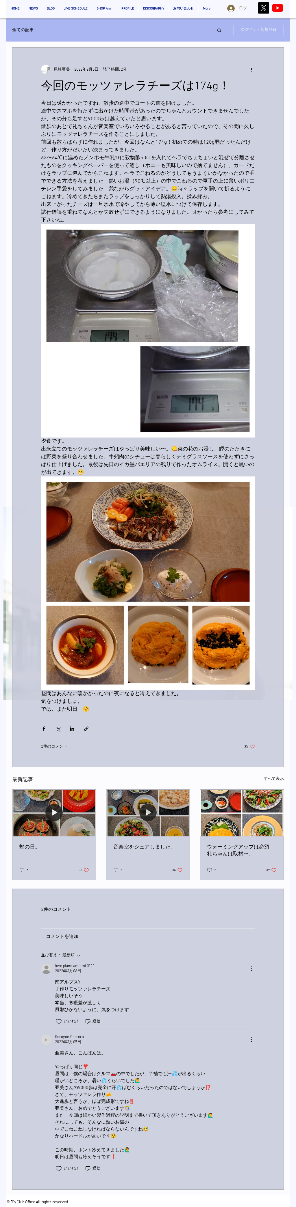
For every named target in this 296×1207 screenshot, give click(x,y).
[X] (263, 8)
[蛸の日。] (54, 813)
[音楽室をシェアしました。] (148, 813)
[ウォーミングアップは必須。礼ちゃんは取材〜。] (242, 813)
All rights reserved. (52, 1202)
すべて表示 (274, 778)
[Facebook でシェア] (44, 728)
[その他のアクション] (251, 69)
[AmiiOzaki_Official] (277, 8)
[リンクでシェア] (86, 728)
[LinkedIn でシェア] (72, 728)
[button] (219, 30)
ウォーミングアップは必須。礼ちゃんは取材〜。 (241, 850)
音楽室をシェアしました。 (144, 847)
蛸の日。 (29, 847)
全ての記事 (23, 30)
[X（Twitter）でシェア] (58, 728)
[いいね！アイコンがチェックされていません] (58, 1021)
